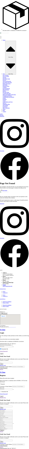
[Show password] (13, 389)
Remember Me (5, 349)
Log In (2, 353)
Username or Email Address (6, 366)
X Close (2, 330)
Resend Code (3, 365)
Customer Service (3, 288)
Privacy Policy (6, 302)
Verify (2, 364)
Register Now (3, 397)
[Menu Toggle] (0, 37)
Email (1, 311)
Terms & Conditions (7, 301)
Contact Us (5, 292)
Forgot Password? (4, 351)
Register (2, 430)
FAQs (4, 291)
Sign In (1, 369)
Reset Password (4, 368)
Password (2, 387)
